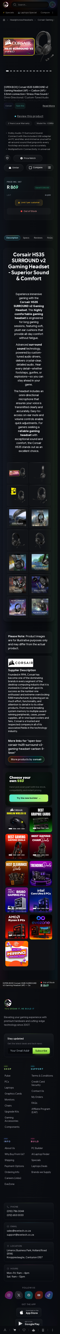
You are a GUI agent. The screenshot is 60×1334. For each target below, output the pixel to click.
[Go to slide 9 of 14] (34, 70)
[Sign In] (5, 1330)
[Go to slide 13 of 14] (47, 70)
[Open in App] (43, 1330)
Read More (49, 105)
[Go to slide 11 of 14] (41, 70)
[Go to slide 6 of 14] (24, 70)
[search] (30, 5)
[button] (7, 158)
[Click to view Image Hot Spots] (14, 1226)
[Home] (4, 20)
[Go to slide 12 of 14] (44, 70)
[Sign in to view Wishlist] (24, 1330)
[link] (8, 12)
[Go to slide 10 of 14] (37, 70)
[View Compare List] (49, 167)
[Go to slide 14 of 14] (51, 70)
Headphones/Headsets (21, 20)
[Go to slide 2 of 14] (11, 70)
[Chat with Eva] (33, 1330)
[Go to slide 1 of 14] (7, 70)
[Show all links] (53, 12)
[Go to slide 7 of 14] (27, 70)
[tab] (12, 237)
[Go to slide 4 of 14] (17, 70)
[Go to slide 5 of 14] (21, 70)
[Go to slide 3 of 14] (14, 70)
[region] (29, 47)
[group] (20, 106)
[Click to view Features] (28, 1226)
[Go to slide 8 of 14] (31, 70)
